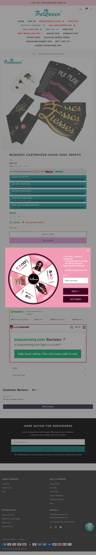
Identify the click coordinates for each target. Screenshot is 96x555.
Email (65, 275)
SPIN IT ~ (76, 291)
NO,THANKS (75, 299)
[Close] (88, 250)
